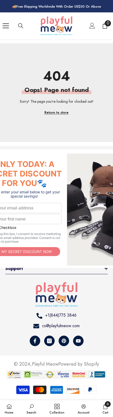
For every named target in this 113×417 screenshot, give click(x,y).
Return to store (56, 112)
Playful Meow (45, 364)
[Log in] (92, 26)
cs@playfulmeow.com (61, 326)
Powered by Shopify (78, 364)
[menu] (6, 26)
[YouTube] (78, 341)
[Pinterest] (64, 341)
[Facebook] (35, 341)
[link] (31, 408)
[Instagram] (49, 341)
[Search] (21, 26)
